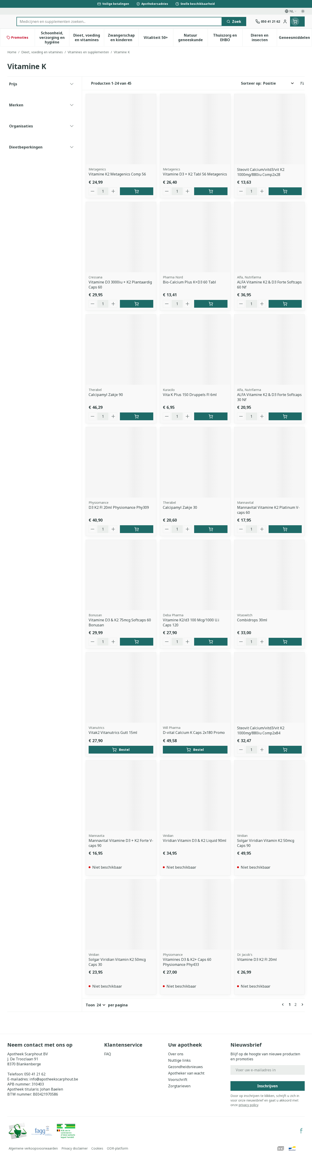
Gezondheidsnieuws (185, 1066)
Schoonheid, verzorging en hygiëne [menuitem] (54, 37)
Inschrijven (267, 1085)
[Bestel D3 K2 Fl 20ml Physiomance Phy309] (136, 529)
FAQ (107, 1053)
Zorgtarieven (179, 1085)
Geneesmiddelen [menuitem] (295, 38)
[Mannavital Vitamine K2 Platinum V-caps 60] (269, 462)
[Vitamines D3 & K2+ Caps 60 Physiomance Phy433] (195, 914)
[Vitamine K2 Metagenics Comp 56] (121, 129)
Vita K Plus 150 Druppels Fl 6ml (190, 394)
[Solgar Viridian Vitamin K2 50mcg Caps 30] (121, 914)
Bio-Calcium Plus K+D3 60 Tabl (189, 282)
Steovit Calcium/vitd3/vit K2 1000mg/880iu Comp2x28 (260, 172)
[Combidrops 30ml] (269, 575)
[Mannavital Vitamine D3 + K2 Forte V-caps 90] (121, 795)
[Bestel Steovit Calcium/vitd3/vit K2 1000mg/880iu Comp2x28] (285, 191)
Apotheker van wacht (186, 1073)
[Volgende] (301, 1004)
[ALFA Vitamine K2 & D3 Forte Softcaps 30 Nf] (269, 350)
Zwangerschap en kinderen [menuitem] (123, 37)
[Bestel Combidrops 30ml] (285, 642)
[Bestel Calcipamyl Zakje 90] (136, 416)
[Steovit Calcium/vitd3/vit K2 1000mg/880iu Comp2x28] (269, 129)
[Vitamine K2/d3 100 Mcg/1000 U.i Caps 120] (195, 575)
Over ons (175, 1053)
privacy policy (248, 1105)
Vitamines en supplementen (88, 52)
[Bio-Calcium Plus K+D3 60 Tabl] (195, 237)
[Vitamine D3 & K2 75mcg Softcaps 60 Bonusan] (121, 575)
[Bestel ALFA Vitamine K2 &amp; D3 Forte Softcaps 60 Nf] (285, 304)
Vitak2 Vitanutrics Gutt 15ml (113, 732)
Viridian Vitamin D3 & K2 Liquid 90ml (194, 840)
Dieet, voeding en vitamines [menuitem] (88, 37)
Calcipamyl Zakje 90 (106, 394)
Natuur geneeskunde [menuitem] (193, 37)
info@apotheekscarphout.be (53, 1079)
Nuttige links (179, 1060)
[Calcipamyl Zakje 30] (195, 462)
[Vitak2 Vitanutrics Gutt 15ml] (121, 687)
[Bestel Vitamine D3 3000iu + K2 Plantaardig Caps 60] (136, 304)
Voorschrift (177, 1079)
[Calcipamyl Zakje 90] (121, 350)
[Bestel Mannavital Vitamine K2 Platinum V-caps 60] (285, 529)
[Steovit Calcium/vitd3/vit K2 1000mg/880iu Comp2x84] (269, 687)
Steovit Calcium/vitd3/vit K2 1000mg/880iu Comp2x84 (260, 730)
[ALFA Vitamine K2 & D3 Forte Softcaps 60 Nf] (269, 237)
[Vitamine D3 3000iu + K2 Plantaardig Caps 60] (121, 237)
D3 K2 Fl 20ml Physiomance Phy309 (119, 507)
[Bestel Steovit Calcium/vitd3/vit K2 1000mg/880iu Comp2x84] (285, 750)
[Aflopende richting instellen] (302, 83)
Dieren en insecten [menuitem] (264, 37)
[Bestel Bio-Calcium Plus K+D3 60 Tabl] (210, 304)
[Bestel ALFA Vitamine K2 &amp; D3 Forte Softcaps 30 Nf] (285, 416)
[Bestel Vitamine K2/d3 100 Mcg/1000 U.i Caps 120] (210, 642)
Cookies (97, 1148)
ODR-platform (117, 1148)
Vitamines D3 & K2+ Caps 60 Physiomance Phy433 (187, 962)
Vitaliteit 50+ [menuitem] (158, 38)
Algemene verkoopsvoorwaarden (33, 1148)
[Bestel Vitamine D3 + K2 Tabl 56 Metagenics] (210, 191)
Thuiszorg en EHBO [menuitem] (227, 37)
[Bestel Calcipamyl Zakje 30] (210, 529)
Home (11, 52)
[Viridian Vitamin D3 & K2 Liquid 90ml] (195, 795)
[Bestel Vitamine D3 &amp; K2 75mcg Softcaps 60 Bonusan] (136, 642)
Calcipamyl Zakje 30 (180, 507)
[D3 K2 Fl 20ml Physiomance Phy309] (121, 462)
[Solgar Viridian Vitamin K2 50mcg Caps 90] (269, 795)
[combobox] (119, 21)
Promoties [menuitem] (19, 37)
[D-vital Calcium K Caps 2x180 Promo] (195, 687)
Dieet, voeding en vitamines (42, 52)
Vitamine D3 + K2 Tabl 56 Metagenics (195, 174)
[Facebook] (301, 1130)
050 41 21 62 (34, 1074)
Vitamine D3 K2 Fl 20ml (257, 959)
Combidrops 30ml (252, 619)
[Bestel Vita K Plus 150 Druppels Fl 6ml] (210, 416)
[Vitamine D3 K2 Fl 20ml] (269, 914)
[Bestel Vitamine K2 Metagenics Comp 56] (136, 191)
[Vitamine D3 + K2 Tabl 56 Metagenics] (195, 129)
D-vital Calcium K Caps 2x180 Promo (194, 732)
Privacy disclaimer (74, 1148)
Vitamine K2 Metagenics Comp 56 (117, 174)
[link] (283, 1004)
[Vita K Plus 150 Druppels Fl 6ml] (195, 350)
